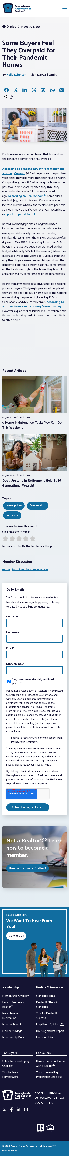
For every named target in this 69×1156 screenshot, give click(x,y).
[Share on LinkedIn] (25, 90)
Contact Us (16, 935)
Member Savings (12, 1031)
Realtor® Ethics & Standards (47, 1004)
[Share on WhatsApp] (52, 90)
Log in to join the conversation (26, 569)
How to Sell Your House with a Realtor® (50, 1063)
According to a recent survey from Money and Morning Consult (33, 171)
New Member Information (10, 1016)
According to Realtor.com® (27, 196)
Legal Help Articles (47, 1024)
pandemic (12, 515)
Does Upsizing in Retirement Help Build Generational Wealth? (31, 483)
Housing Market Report (50, 1031)
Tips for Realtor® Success (46, 1016)
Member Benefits (12, 1024)
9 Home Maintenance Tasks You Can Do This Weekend (32, 425)
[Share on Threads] (34, 90)
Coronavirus (37, 505)
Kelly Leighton (16, 74)
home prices (14, 505)
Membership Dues (13, 1037)
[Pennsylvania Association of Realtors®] (17, 9)
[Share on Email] (61, 90)
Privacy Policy (9, 1151)
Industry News (31, 26)
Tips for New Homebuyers (10, 1074)
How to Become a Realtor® (27, 868)
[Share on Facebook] (6, 90)
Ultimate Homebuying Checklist (15, 1063)
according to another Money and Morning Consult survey (33, 304)
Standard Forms (45, 995)
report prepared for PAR (21, 214)
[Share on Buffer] (43, 90)
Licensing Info (44, 1037)
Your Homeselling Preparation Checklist (49, 1074)
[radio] (5, 539)
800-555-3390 (44, 1102)
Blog (13, 26)
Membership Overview (15, 995)
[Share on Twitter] (15, 90)
